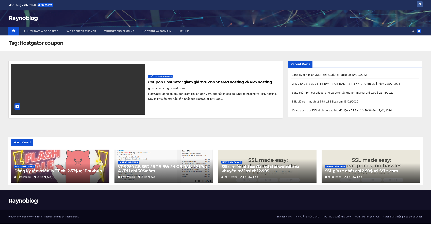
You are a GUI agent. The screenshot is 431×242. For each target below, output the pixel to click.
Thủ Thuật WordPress (160, 76)
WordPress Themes (81, 31)
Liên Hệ (184, 31)
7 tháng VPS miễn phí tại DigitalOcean (403, 216)
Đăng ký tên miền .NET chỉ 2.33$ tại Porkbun (321, 74)
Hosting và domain (24, 166)
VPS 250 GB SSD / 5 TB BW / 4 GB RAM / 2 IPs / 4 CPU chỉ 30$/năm (337, 83)
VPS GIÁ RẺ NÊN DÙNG (307, 216)
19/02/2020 (335, 177)
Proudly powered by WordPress (25, 216)
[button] (413, 31)
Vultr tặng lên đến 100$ (367, 216)
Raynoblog (23, 18)
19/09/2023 (24, 177)
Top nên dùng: (284, 216)
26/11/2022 (231, 177)
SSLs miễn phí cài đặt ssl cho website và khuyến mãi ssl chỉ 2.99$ (334, 92)
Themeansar (71, 216)
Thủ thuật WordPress (40, 31)
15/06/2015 (158, 88)
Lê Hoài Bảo (177, 88)
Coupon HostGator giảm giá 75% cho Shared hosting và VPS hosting (210, 82)
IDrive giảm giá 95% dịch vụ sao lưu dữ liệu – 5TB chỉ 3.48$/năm (334, 110)
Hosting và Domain (156, 31)
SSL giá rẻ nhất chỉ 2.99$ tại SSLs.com (317, 101)
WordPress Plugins (118, 31)
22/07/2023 (128, 177)
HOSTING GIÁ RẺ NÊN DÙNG (337, 216)
